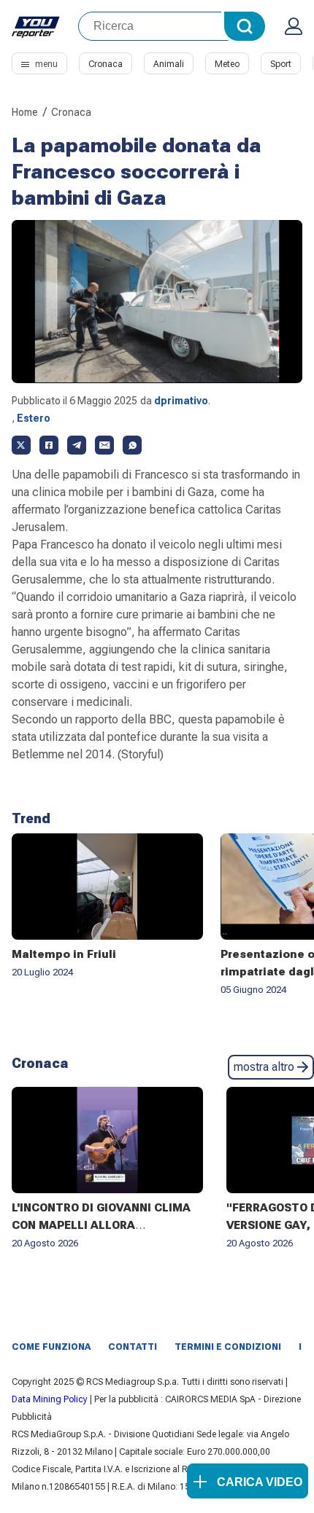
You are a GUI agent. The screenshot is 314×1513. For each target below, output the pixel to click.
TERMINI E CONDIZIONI (228, 1347)
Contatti (132, 1347)
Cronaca (105, 64)
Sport (280, 64)
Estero (33, 418)
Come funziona (51, 1347)
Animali (168, 64)
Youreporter (36, 26)
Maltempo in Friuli (64, 954)
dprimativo (181, 400)
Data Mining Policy (50, 1399)
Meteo (227, 64)
